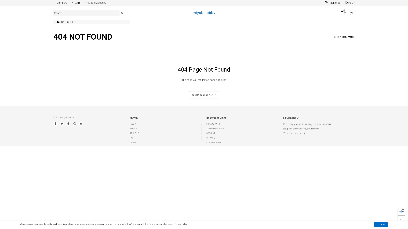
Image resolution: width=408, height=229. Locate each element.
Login (77, 2)
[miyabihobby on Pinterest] (68, 124)
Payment (210, 133)
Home (133, 124)
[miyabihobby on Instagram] (75, 124)
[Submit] (122, 13)
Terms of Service (215, 129)
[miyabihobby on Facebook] (55, 124)
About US (134, 133)
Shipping (210, 138)
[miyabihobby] (204, 12)
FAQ (132, 138)
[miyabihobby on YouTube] (81, 124)
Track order (334, 2)
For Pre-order (213, 142)
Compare (62, 2)
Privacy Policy (213, 124)
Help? (351, 2)
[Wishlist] (351, 13)
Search (133, 129)
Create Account (97, 2)
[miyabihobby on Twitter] (62, 124)
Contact (134, 142)
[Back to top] (401, 219)
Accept (381, 224)
